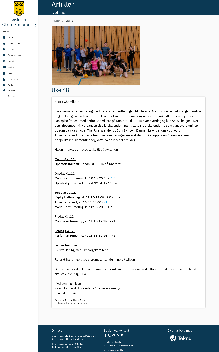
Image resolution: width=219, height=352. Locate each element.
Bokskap (8, 96)
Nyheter (56, 21)
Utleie (8, 73)
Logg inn (5, 32)
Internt (8, 61)
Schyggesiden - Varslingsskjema (118, 346)
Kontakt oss (10, 67)
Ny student (10, 49)
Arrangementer (12, 55)
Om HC (8, 37)
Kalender (9, 90)
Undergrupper (11, 43)
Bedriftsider (10, 79)
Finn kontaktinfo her (113, 342)
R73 (113, 178)
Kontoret (8, 85)
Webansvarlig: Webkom (114, 350)
